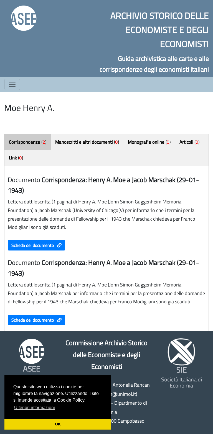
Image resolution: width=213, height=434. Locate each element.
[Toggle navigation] (12, 84)
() (27, 142)
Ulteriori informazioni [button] (34, 407)
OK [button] (58, 424)
